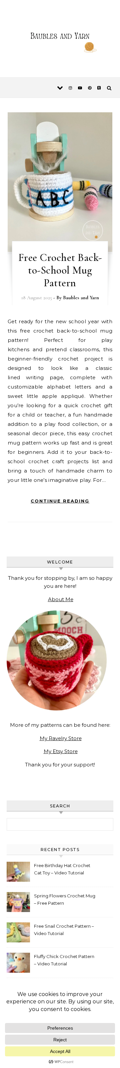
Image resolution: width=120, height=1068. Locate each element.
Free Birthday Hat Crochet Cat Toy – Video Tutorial (62, 869)
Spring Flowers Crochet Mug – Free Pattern (64, 899)
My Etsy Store (61, 751)
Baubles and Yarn (81, 298)
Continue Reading (60, 501)
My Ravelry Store (61, 738)
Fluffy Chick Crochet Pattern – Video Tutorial (64, 960)
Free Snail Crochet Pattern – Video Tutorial (64, 929)
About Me (60, 599)
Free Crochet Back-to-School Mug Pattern (60, 270)
